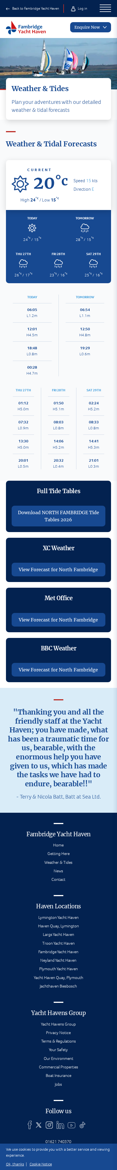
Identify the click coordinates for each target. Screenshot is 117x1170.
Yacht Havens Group (58, 1024)
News (58, 871)
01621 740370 (58, 1141)
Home (58, 845)
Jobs (58, 1084)
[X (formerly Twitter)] (38, 1125)
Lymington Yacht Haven (58, 917)
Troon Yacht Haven (58, 943)
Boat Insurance (58, 1075)
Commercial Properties (58, 1067)
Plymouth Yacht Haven (58, 969)
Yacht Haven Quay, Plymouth (58, 977)
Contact (58, 879)
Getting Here (58, 853)
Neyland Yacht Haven (58, 960)
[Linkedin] (60, 1125)
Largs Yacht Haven (58, 934)
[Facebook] (30, 1125)
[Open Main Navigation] (105, 8)
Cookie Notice (41, 1164)
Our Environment (58, 1058)
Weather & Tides (58, 862)
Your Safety (58, 1050)
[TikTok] (82, 1125)
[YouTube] (72, 1125)
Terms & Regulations (58, 1041)
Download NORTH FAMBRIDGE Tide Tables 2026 (58, 516)
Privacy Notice (58, 1032)
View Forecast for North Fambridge (58, 569)
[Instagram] (49, 1125)
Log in (82, 8)
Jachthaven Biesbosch (58, 986)
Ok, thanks (15, 1164)
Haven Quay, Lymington (58, 926)
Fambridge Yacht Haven (58, 952)
